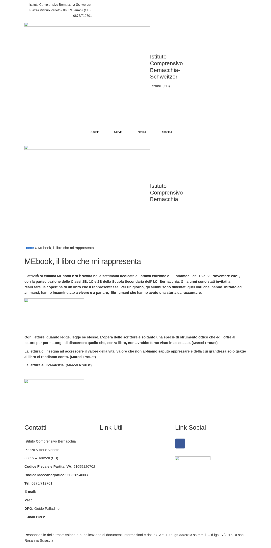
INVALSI (106, 509)
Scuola (94, 131)
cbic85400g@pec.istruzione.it (56, 500)
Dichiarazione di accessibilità (122, 475)
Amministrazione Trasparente (123, 441)
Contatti (106, 450)
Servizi (118, 131)
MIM (103, 492)
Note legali (108, 483)
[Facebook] (180, 443)
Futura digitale (111, 458)
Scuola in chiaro (112, 500)
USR (103, 517)
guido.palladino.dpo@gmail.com (49, 523)
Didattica (166, 131)
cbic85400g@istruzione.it (47, 15)
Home (29, 248)
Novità (142, 131)
